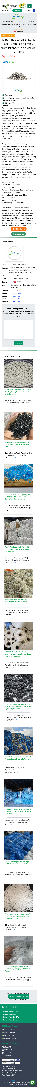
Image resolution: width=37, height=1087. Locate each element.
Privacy (11, 1084)
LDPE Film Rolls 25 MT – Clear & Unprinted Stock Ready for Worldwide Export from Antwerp (18, 654)
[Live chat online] (32, 1082)
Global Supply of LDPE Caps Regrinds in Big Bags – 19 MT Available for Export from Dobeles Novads (17, 497)
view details (17, 294)
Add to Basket (20, 229)
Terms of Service (18, 1084)
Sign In (5, 10)
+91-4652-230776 (10, 1066)
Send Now (18, 343)
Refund (25, 1084)
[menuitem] (18, 5)
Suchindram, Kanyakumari (11, 1073)
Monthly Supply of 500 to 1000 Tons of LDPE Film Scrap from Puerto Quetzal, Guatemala (18, 811)
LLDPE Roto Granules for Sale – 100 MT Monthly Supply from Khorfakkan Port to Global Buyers (18, 392)
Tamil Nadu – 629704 (9, 1075)
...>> (13, 405)
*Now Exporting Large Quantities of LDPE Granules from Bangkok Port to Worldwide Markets (18, 916)
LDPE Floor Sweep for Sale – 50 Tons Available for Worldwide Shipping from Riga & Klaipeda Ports (18, 706)
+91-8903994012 (9, 1068)
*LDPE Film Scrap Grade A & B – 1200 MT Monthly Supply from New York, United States (17, 549)
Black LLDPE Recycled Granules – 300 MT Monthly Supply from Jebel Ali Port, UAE (18, 444)
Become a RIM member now (18, 996)
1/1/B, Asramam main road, (12, 1071)
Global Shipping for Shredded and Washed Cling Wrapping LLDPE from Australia (17, 969)
